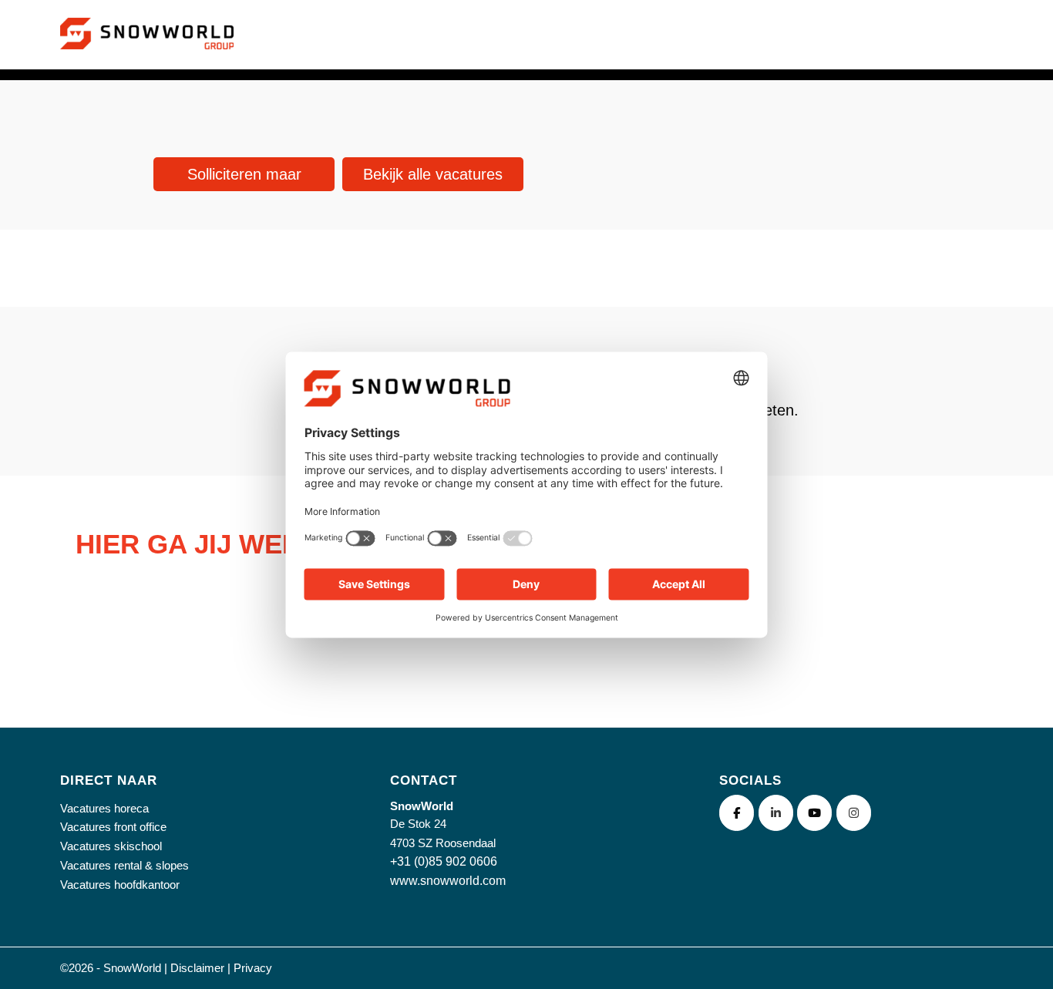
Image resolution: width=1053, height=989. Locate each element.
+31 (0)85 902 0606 (443, 861)
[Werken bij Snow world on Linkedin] (776, 813)
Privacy (253, 967)
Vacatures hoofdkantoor (120, 884)
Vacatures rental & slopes (124, 865)
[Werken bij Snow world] (147, 52)
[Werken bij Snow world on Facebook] (736, 813)
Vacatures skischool (111, 846)
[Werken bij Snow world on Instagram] (853, 813)
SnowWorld (132, 967)
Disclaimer (197, 967)
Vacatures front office (113, 826)
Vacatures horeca (104, 808)
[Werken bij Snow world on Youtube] (814, 813)
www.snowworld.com (448, 880)
